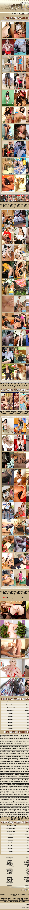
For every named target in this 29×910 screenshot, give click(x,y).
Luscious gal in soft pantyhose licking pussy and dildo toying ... (14, 802)
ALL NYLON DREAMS (18, 13)
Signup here (10, 713)
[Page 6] (20, 206)
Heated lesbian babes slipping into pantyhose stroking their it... (14, 746)
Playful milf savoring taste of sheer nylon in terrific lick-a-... (13, 743)
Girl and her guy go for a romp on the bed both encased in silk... (14, 801)
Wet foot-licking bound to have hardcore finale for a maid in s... (14, 810)
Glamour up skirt (11, 707)
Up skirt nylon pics (10, 704)
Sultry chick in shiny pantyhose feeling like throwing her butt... (14, 740)
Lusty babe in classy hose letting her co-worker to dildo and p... (14, 792)
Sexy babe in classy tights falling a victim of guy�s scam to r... (14, 799)
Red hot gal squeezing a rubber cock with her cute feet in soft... (14, 750)
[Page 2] (20, 204)
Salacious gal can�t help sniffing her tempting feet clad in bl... (14, 763)
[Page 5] (13, 206)
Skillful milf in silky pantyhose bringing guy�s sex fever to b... (14, 814)
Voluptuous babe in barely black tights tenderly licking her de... (14, 783)
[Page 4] (6, 206)
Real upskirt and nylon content (10, 898)
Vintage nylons (10, 710)
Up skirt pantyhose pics (17, 901)
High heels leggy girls (11, 701)
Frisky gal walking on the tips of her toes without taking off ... (14, 768)
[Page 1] (13, 204)
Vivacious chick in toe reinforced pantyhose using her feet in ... (14, 751)
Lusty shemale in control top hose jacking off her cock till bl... (14, 735)
